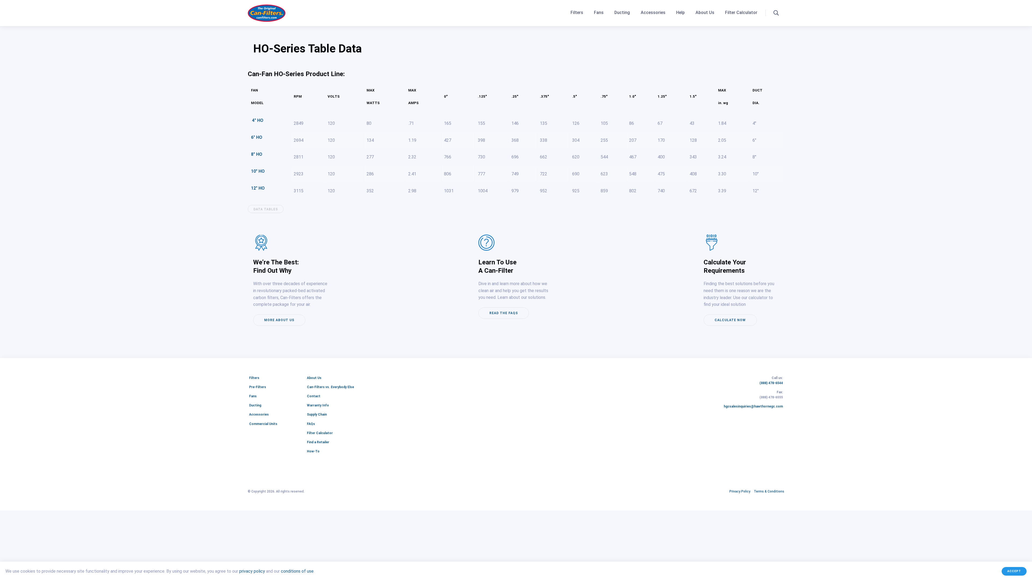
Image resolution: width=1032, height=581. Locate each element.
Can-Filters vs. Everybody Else (330, 387)
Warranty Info (318, 405)
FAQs (311, 424)
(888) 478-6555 (771, 397)
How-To (313, 451)
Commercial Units (263, 424)
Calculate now (730, 320)
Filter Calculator (741, 12)
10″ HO (258, 171)
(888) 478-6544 (771, 383)
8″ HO (256, 154)
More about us (279, 320)
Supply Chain (317, 414)
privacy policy (252, 571)
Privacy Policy (739, 491)
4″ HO (257, 120)
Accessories (653, 12)
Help (680, 12)
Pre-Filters (257, 387)
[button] (776, 13)
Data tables (265, 209)
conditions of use (297, 571)
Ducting (622, 12)
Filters (577, 12)
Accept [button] (1014, 571)
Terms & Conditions (769, 491)
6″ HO (256, 137)
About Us (705, 12)
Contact (313, 396)
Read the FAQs (503, 313)
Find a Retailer (318, 442)
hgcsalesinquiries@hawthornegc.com (753, 406)
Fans (599, 12)
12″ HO (258, 188)
